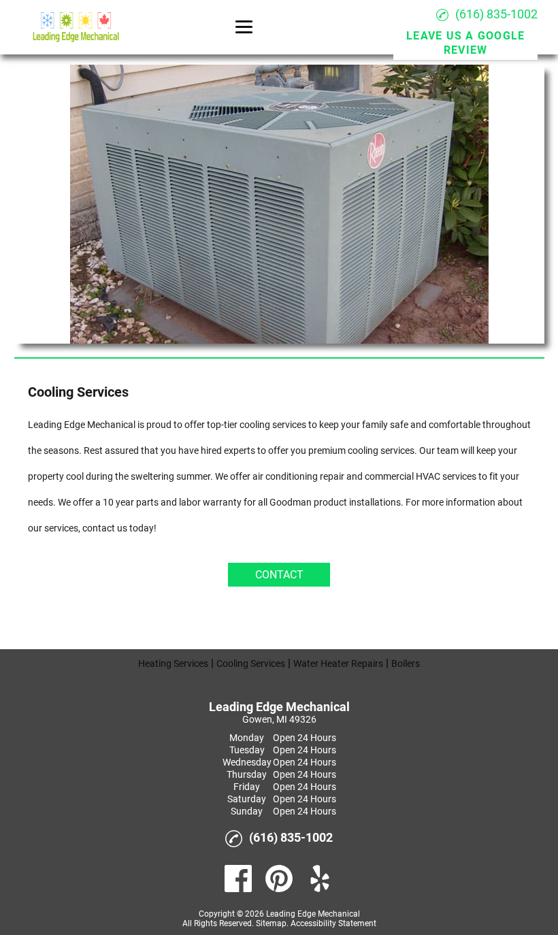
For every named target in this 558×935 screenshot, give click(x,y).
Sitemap (271, 923)
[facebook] (238, 878)
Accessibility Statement (333, 923)
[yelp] (319, 878)
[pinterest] (279, 878)
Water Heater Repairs (338, 663)
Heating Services (173, 663)
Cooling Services (250, 663)
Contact (279, 574)
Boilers (405, 663)
